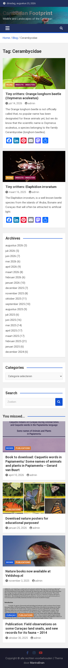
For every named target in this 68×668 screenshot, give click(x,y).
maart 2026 (12, 272)
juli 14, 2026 (15, 103)
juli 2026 (10, 250)
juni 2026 (10, 256)
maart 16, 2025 (17, 192)
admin (31, 103)
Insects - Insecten (25, 85)
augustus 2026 (14, 245)
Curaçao (11, 615)
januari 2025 (12, 346)
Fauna (9, 85)
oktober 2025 (13, 298)
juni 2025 (10, 320)
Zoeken (59, 402)
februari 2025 (13, 341)
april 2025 (11, 330)
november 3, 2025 (19, 580)
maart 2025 (12, 336)
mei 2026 (10, 261)
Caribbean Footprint (27, 13)
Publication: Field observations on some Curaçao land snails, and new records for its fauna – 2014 (31, 628)
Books (9, 448)
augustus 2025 (14, 309)
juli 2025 (10, 314)
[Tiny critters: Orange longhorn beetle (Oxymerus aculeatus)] (34, 73)
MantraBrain (37, 662)
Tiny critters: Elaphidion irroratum (31, 187)
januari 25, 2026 (18, 527)
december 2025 (14, 288)
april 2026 (11, 266)
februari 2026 (13, 277)
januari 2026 (12, 282)
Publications (23, 448)
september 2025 (15, 304)
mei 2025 (10, 325)
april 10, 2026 (16, 475)
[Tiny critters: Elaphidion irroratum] (34, 166)
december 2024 (14, 351)
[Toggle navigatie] (7, 28)
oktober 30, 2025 (18, 637)
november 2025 (14, 293)
